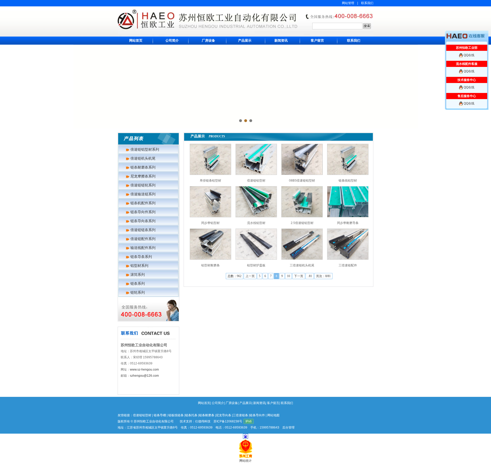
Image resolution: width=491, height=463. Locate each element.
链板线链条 (176, 415)
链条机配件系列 (142, 203)
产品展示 (244, 40)
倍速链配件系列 (142, 239)
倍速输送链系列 (142, 194)
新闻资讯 (281, 40)
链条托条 (191, 415)
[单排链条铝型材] (210, 159)
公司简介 (172, 40)
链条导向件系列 (142, 212)
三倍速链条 (240, 415)
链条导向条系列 (142, 221)
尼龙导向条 (223, 415)
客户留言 (317, 40)
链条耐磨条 (206, 415)
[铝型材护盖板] (256, 244)
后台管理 (288, 427)
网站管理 (348, 3)
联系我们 (367, 3)
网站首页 (135, 40)
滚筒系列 (137, 274)
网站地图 (273, 415)
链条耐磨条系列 (142, 167)
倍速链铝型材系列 (144, 149)
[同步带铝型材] (210, 201)
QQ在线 (469, 55)
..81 (309, 276)
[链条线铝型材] (347, 159)
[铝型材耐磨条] (210, 244)
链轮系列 (137, 292)
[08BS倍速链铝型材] (302, 159)
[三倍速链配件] (347, 244)
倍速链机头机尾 (142, 158)
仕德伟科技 (202, 421)
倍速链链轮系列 (142, 185)
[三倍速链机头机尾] (302, 244)
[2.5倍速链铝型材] (302, 201)
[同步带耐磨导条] (347, 201)
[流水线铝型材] (256, 201)
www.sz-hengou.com (144, 369)
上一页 (250, 276)
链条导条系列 (141, 257)
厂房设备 (208, 40)
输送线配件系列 (142, 248)
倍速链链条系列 (142, 230)
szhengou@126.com (144, 375)
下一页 (298, 276)
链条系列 (137, 283)
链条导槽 (160, 415)
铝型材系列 (139, 266)
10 (288, 276)
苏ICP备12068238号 (228, 421)
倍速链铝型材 (142, 415)
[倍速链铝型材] (256, 159)
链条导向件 (257, 415)
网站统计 (245, 460)
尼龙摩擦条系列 (142, 176)
